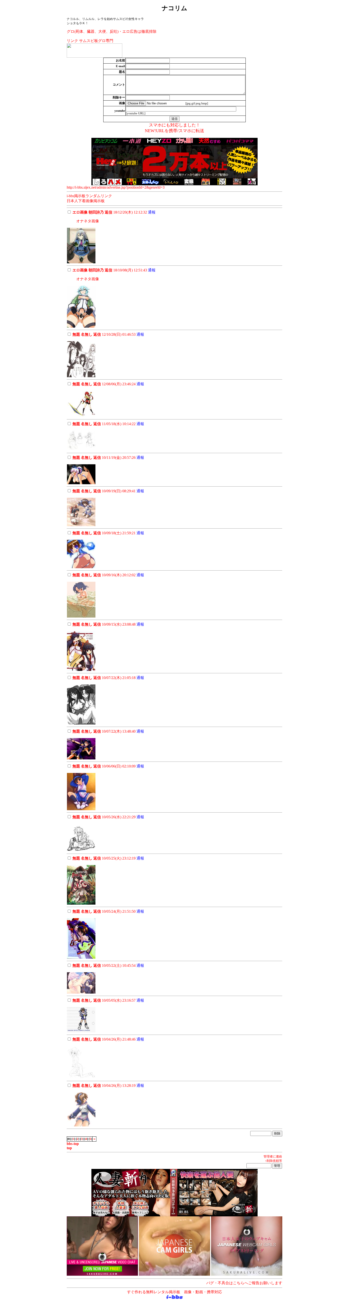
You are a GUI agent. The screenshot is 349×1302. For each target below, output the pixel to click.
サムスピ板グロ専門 (96, 41)
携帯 (173, 130)
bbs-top (73, 1144)
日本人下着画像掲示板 (86, 201)
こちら (238, 1283)
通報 (152, 212)
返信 (108, 212)
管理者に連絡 (273, 1156)
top (69, 1148)
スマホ (185, 130)
